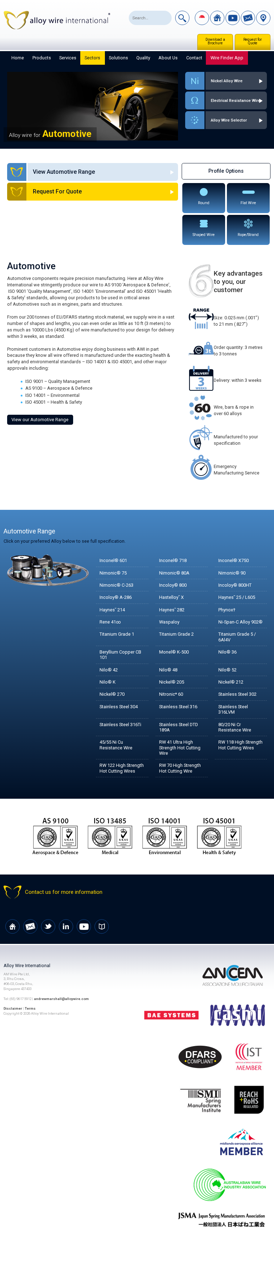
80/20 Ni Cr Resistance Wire (234, 727)
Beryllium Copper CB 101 (120, 654)
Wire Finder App (226, 57)
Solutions (118, 57)
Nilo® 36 (227, 652)
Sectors (92, 57)
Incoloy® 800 (173, 585)
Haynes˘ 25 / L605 (236, 597)
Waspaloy (169, 622)
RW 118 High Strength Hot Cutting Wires (240, 744)
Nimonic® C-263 (116, 585)
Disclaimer (13, 1008)
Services (67, 57)
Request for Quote (252, 41)
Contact (194, 57)
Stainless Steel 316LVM (233, 709)
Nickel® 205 (171, 682)
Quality (143, 57)
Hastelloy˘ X (171, 597)
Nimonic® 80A (174, 573)
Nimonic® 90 (231, 573)
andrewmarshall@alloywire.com (61, 999)
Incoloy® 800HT (235, 585)
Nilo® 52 (227, 670)
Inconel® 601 (113, 560)
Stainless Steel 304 (119, 706)
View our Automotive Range (39, 419)
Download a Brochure (215, 41)
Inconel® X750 (233, 560)
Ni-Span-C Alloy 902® (240, 622)
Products (41, 57)
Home (17, 57)
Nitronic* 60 (171, 694)
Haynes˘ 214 (112, 609)
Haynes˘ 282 (171, 609)
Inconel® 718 (173, 560)
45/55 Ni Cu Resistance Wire (116, 744)
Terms (30, 1008)
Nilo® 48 (168, 670)
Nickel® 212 (230, 682)
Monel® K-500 (174, 652)
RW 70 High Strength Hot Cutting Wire (180, 768)
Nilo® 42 (109, 670)
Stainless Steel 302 (237, 694)
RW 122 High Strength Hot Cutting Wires (122, 768)
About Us (168, 57)
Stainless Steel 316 (178, 706)
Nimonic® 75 (113, 573)
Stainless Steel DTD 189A (178, 727)
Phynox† (226, 609)
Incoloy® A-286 (116, 597)
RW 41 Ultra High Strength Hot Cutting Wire (180, 747)
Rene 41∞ (110, 622)
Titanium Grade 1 (117, 634)
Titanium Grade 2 (176, 634)
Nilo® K (108, 682)
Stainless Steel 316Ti (120, 724)
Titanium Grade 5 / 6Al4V (237, 636)
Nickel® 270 (112, 694)
